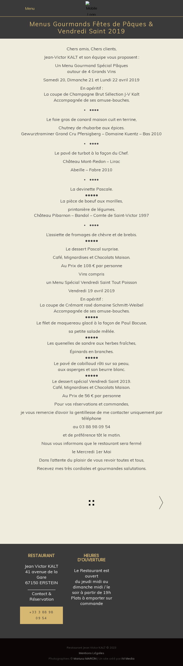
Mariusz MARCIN (85, 658)
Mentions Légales (91, 653)
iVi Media (128, 658)
